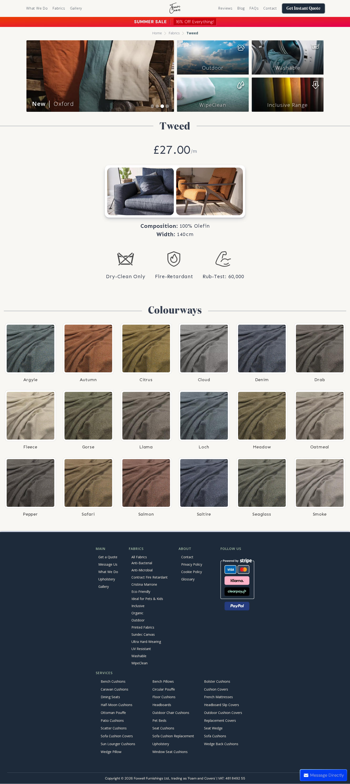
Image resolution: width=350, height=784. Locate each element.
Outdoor (213, 67)
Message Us (107, 564)
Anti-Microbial (142, 570)
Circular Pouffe (163, 689)
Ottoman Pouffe (113, 712)
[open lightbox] (140, 191)
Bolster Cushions (217, 681)
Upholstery (106, 579)
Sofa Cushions (215, 736)
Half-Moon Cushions (116, 705)
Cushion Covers (216, 689)
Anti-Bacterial (141, 563)
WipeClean (212, 105)
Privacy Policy (191, 564)
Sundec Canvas (143, 634)
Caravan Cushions (114, 689)
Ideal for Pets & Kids (147, 599)
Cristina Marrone (144, 584)
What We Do (37, 8)
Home (157, 33)
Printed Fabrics (142, 627)
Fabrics (174, 33)
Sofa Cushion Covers (117, 736)
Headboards (161, 705)
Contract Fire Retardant (149, 577)
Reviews (225, 8)
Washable (287, 67)
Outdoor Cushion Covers (223, 712)
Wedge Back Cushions (221, 744)
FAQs (254, 8)
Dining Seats (110, 697)
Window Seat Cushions (170, 751)
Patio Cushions (112, 720)
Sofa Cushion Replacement (173, 736)
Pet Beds (159, 720)
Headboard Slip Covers (221, 705)
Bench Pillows (163, 681)
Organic (137, 613)
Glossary (188, 579)
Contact (270, 8)
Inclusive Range (287, 105)
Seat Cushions (163, 728)
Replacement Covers (220, 720)
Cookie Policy (191, 571)
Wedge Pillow (111, 751)
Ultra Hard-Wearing (146, 642)
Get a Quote (107, 557)
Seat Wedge (213, 728)
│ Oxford (53, 104)
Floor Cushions (163, 697)
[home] (175, 8)
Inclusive (138, 606)
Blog (241, 8)
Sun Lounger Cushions (118, 744)
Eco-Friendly (140, 591)
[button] (59, 8)
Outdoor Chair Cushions (170, 712)
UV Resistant (141, 649)
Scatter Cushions (114, 728)
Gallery (76, 8)
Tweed (192, 33)
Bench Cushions (113, 681)
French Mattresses (218, 697)
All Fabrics (139, 557)
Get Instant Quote (303, 8)
